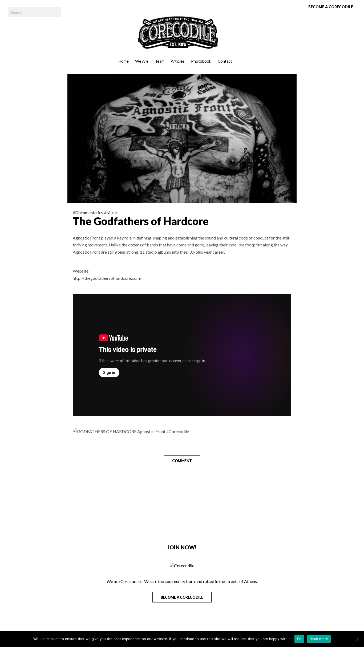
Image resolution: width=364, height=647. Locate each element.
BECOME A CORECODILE (182, 597)
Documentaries (89, 212)
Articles (178, 61)
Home (123, 61)
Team (159, 61)
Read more (319, 639)
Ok (299, 639)
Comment (182, 460)
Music (112, 212)
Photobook (201, 61)
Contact (225, 61)
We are (141, 61)
